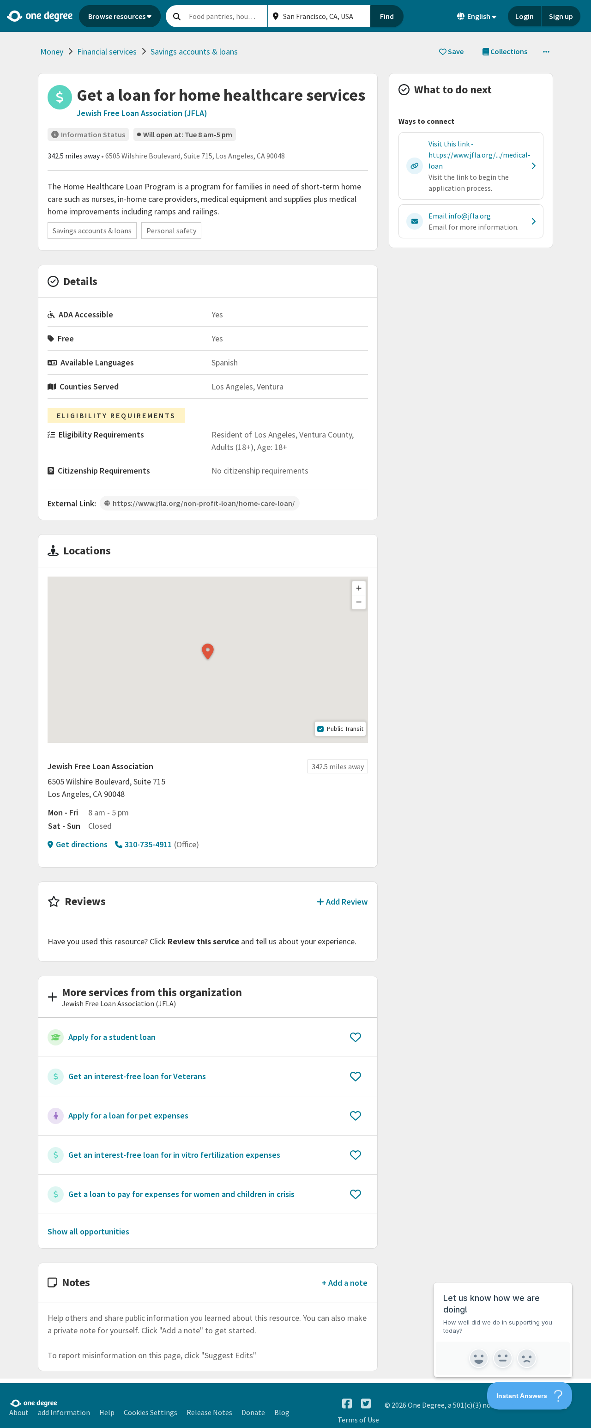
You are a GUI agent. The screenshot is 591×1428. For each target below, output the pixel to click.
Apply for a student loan (112, 1037)
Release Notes (209, 1412)
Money (51, 51)
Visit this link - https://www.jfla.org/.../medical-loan (479, 154)
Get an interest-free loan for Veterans (137, 1076)
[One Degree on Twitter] (365, 1404)
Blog (281, 1412)
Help (107, 1412)
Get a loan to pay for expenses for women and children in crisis (181, 1194)
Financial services (107, 51)
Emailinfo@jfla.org (459, 215)
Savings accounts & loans (194, 51)
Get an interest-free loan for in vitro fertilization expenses (174, 1154)
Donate (253, 1412)
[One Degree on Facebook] (347, 1404)
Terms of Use (358, 1419)
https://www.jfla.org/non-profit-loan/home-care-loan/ (204, 503)
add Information (64, 1412)
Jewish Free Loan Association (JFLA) (142, 113)
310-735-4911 (148, 844)
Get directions (82, 844)
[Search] (177, 16)
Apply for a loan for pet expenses (128, 1115)
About (19, 1412)
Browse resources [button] (116, 16)
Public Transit (345, 728)
